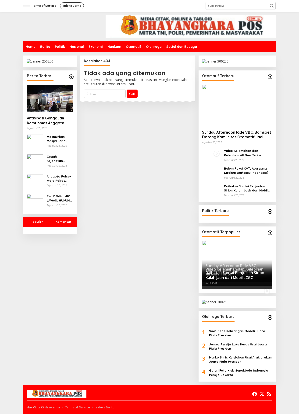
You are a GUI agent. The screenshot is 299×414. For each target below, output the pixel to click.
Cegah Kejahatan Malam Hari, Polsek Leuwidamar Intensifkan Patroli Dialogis (59, 159)
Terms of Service (77, 407)
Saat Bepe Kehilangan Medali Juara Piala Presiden (237, 333)
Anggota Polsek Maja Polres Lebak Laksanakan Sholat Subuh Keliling (59, 178)
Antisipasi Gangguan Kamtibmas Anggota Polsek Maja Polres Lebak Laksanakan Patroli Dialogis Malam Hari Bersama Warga (47, 120)
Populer (37, 221)
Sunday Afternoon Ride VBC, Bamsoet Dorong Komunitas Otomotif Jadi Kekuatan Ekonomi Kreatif (236, 135)
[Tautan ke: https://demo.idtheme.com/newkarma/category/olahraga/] (270, 317)
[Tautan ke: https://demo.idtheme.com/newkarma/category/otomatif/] (270, 77)
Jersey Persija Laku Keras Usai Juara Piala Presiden (238, 346)
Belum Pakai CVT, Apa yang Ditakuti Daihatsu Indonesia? (246, 170)
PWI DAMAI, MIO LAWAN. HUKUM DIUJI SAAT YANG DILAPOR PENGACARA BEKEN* (59, 198)
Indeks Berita (105, 407)
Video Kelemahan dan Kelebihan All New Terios (242, 153)
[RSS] (269, 394)
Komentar (63, 221)
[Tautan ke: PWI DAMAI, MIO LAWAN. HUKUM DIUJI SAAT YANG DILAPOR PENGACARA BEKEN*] (35, 202)
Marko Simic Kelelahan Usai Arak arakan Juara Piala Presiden (240, 359)
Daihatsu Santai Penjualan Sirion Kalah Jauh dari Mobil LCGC (246, 188)
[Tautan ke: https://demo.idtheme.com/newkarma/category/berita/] (71, 77)
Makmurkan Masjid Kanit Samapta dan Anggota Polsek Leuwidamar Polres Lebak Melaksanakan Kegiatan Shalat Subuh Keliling (59, 139)
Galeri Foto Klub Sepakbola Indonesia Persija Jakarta (238, 372)
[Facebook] (255, 394)
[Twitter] (262, 394)
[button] (272, 6)
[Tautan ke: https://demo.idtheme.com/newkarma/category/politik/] (270, 211)
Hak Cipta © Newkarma (43, 407)
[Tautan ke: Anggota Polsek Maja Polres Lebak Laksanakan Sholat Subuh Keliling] (35, 182)
